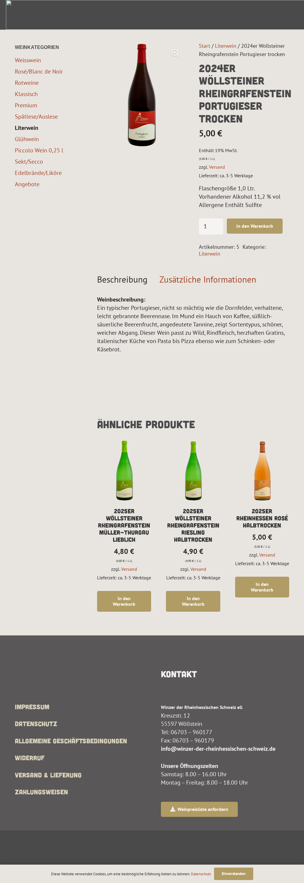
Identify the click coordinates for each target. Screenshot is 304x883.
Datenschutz (36, 723)
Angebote (27, 184)
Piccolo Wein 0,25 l (39, 150)
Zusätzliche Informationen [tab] (207, 279)
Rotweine (27, 82)
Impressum (32, 706)
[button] (175, 53)
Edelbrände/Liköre (38, 172)
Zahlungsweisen (41, 792)
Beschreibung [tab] (122, 279)
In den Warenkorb (254, 226)
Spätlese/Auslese (36, 116)
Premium (26, 105)
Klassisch (26, 94)
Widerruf (30, 757)
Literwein (225, 45)
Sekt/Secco (29, 161)
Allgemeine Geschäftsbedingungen (71, 741)
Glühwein (27, 139)
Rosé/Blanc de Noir (39, 71)
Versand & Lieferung (48, 775)
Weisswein (28, 60)
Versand (217, 167)
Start (204, 45)
